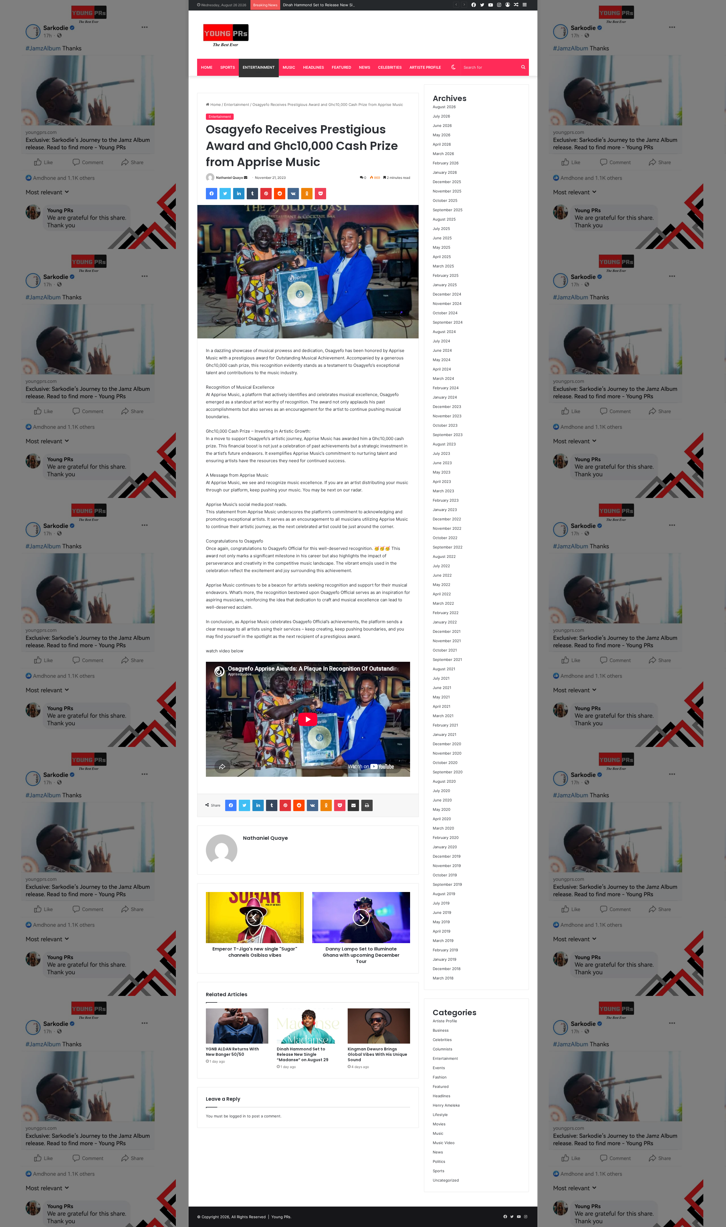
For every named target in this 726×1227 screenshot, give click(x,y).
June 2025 (442, 238)
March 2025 (443, 266)
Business (441, 1030)
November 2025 (447, 191)
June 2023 (442, 462)
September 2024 (448, 322)
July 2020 (441, 790)
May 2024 (441, 359)
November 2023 (447, 416)
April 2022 (442, 594)
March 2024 (443, 378)
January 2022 (445, 622)
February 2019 (445, 950)
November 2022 (447, 528)
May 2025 (441, 247)
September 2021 (447, 659)
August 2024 (444, 331)
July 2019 (441, 903)
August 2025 (444, 219)
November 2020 (447, 753)
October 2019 (445, 875)
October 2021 (445, 650)
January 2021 (444, 734)
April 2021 (441, 706)
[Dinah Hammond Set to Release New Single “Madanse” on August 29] (308, 1026)
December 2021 (447, 631)
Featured (341, 67)
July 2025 (441, 228)
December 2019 (447, 856)
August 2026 (444, 106)
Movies (439, 1124)
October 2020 (445, 762)
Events (439, 1067)
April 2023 (442, 481)
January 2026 (445, 172)
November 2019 (447, 865)
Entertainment (259, 67)
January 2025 (445, 284)
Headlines (313, 67)
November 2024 (447, 303)
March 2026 (443, 153)
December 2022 (447, 519)
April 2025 (442, 256)
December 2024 (447, 294)
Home (206, 67)
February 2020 (446, 837)
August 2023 (444, 444)
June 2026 (442, 125)
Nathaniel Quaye (229, 177)
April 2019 (441, 931)
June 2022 (442, 575)
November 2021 (447, 640)
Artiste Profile (425, 67)
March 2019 (443, 940)
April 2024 (442, 369)
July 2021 (441, 678)
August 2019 (444, 893)
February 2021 (445, 725)
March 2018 (443, 978)
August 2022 (444, 556)
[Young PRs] (225, 34)
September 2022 (448, 547)
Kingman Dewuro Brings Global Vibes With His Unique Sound (377, 1054)
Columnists (442, 1049)
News (364, 67)
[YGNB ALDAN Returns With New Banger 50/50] (237, 1026)
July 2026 (441, 116)
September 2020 (448, 772)
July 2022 (441, 566)
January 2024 (445, 397)
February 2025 (446, 275)
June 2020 (442, 800)
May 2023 (441, 472)
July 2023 (441, 453)
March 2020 (443, 828)
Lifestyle (440, 1114)
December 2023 (447, 406)
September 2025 (448, 210)
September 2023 (448, 434)
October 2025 (445, 200)
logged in (237, 1116)
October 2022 (445, 537)
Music (289, 67)
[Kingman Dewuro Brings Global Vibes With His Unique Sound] (379, 1026)
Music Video (444, 1142)
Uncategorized (446, 1180)
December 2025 (447, 181)
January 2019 (444, 959)
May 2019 (441, 922)
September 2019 (447, 884)
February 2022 (446, 612)
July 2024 (441, 341)
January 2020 (445, 847)
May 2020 (441, 809)
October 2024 (445, 313)
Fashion (440, 1077)
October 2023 (445, 425)
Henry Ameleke (446, 1105)
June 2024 (442, 350)
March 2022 (443, 603)
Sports (227, 67)
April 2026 (442, 144)
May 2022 (441, 584)
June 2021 (442, 687)
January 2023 (445, 509)
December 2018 (447, 968)
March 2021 (443, 715)
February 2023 (446, 500)
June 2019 (442, 912)
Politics (439, 1161)
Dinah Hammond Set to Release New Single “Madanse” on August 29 (344, 5)
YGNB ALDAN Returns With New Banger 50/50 (232, 1051)
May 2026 (441, 135)
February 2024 (446, 388)
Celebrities (390, 67)
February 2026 (446, 163)
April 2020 (442, 818)
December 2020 (447, 744)
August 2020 (444, 781)
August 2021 (444, 669)
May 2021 (441, 697)
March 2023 (443, 491)
